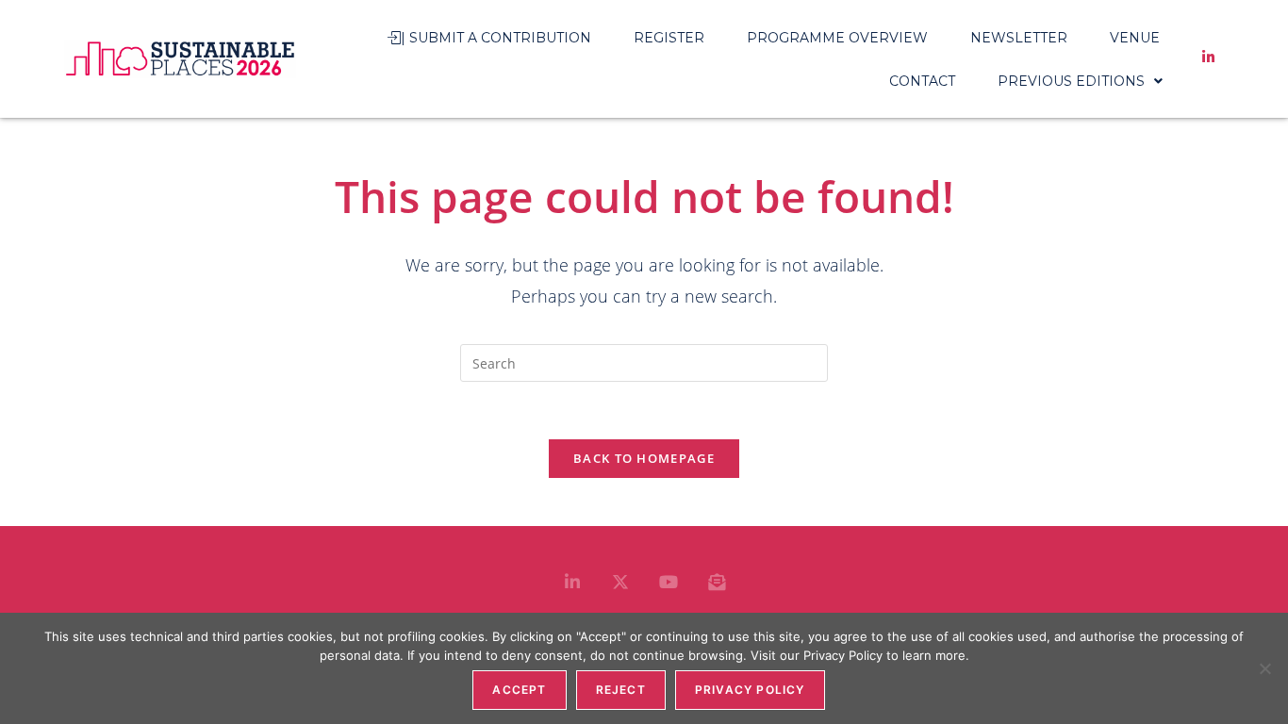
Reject (621, 690)
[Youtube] (668, 581)
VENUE (1135, 37)
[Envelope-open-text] (716, 581)
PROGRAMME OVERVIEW (837, 37)
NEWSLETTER (1018, 37)
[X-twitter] (620, 581)
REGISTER (669, 37)
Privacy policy (750, 690)
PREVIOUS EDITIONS (1071, 81)
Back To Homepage (644, 458)
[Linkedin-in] (572, 581)
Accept (519, 690)
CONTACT (922, 81)
